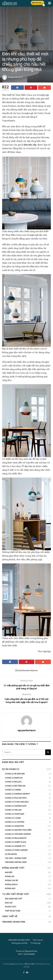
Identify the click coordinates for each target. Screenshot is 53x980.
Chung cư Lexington (14, 826)
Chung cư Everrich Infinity (17, 794)
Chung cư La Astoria (14, 822)
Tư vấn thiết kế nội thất (15, 894)
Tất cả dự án (38, 940)
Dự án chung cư (10, 769)
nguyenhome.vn (16, 77)
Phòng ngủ (10, 888)
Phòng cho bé (11, 880)
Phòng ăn (9, 876)
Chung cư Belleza (13, 782)
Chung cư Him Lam (13, 810)
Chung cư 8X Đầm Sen (15, 774)
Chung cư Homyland (14, 814)
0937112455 (29, 964)
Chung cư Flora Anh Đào (17, 802)
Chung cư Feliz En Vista (16, 798)
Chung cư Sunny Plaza (15, 842)
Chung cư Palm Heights (15, 838)
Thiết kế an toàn (12, 911)
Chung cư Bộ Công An (15, 786)
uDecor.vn (9, 3)
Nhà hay (9, 903)
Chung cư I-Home (13, 818)
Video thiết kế (9, 916)
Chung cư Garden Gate (15, 806)
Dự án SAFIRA (11, 854)
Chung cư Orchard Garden (18, 834)
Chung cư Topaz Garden (16, 850)
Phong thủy (10, 907)
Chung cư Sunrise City (15, 846)
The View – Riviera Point (16, 858)
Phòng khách (11, 884)
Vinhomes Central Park (16, 862)
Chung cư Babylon (13, 778)
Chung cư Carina (13, 790)
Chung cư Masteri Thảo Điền (18, 830)
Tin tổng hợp (35, 943)
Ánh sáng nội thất (13, 899)
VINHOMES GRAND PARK (13, 922)
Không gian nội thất (13, 868)
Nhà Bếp (8, 872)
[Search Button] (48, 752)
